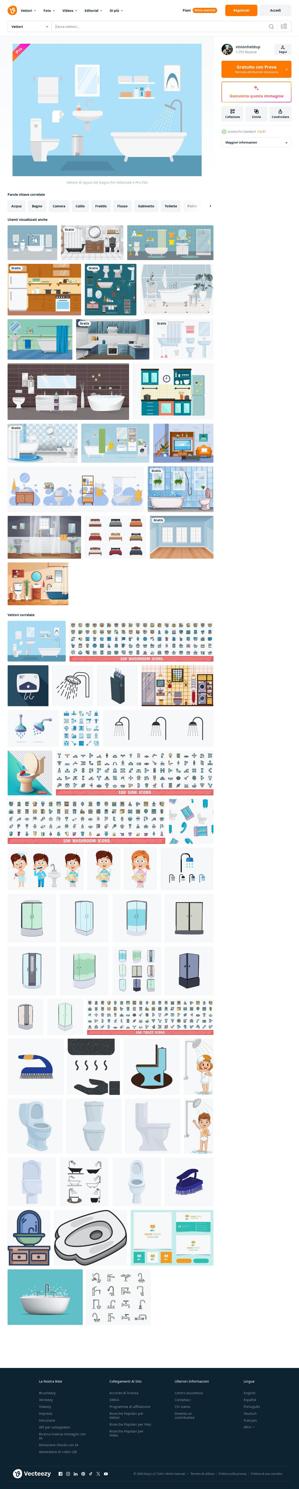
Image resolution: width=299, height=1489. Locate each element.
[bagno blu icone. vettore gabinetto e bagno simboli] (81, 728)
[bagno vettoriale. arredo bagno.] (40, 339)
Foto (47, 10)
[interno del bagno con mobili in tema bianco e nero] (92, 242)
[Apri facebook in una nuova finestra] (60, 1474)
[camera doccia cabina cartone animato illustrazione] (189, 970)
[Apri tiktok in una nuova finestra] (91, 1474)
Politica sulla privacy (233, 1474)
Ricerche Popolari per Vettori (126, 1415)
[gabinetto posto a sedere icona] (152, 1067)
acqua (16, 206)
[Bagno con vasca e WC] (180, 489)
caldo (80, 206)
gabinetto (146, 206)
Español (250, 1400)
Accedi (275, 10)
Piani (187, 10)
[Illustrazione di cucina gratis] (173, 391)
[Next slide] (206, 206)
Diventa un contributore (185, 1415)
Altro (247, 1427)
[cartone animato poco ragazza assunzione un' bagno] (198, 1067)
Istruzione (47, 1420)
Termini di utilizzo (202, 1474)
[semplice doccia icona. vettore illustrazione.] (158, 728)
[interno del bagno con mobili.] (170, 242)
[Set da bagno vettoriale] (32, 242)
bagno (37, 206)
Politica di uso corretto (266, 1474)
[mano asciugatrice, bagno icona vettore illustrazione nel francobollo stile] (94, 1067)
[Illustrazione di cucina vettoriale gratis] (44, 289)
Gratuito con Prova (256, 69)
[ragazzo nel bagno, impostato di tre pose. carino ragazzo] (46, 869)
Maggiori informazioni (241, 143)
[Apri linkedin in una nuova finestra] (76, 1474)
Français (250, 1420)
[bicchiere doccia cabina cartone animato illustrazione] (137, 918)
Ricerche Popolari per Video (126, 1433)
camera (59, 206)
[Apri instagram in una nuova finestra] (68, 1474)
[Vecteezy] (12, 10)
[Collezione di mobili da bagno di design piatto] (110, 289)
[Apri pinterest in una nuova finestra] (83, 1474)
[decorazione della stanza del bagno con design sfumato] (44, 537)
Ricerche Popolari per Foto (130, 1424)
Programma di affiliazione (129, 1406)
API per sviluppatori (54, 1427)
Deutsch (250, 1413)
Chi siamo (182, 1406)
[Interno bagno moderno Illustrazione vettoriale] (68, 391)
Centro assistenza (189, 1393)
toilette (171, 206)
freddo (101, 206)
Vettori (26, 10)
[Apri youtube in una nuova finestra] (106, 1474)
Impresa (45, 1413)
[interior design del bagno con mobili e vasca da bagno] (43, 443)
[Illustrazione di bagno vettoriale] (176, 289)
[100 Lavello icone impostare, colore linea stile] (134, 773)
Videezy (45, 1406)
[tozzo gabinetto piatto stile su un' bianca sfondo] (90, 1238)
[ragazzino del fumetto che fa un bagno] (198, 1126)
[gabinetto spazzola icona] (36, 1067)
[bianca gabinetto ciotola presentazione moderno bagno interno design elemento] (152, 1126)
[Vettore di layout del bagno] (37, 641)
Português (252, 1406)
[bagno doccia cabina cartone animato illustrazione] (32, 970)
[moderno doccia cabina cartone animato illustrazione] (32, 918)
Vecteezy (46, 1400)
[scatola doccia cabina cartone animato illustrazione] (25, 1017)
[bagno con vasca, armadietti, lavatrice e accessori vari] (115, 443)
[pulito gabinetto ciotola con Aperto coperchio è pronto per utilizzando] (137, 1182)
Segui (283, 52)
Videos (67, 10)
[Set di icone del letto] (115, 537)
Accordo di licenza (123, 1393)
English (250, 1393)
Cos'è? (261, 132)
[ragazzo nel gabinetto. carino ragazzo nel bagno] (103, 869)
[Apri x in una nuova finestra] (98, 1474)
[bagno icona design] (84, 1182)
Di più (114, 10)
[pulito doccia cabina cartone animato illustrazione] (84, 918)
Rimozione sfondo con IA (58, 1445)
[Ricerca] (271, 26)
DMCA (114, 1400)
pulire (192, 206)
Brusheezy (47, 1393)
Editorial (91, 10)
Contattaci (183, 1400)
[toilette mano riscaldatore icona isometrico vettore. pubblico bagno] (117, 685)
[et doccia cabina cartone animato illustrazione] (65, 1017)
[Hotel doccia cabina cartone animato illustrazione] (189, 918)
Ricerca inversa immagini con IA (62, 1436)
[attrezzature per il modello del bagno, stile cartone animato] (191, 821)
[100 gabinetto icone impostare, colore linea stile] (150, 1017)
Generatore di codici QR (58, 1452)
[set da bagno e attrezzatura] (183, 339)
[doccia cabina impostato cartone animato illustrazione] (137, 970)
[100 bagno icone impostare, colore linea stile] (141, 641)
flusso (122, 206)
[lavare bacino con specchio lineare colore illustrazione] (29, 1238)
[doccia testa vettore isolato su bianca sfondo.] (33, 728)
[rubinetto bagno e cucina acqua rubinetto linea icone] (119, 1297)
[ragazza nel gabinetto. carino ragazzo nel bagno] (140, 869)
